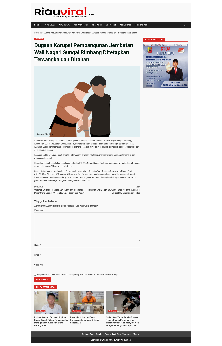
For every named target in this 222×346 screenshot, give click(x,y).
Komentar (39, 210)
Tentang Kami (88, 334)
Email (37, 255)
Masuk (136, 334)
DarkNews (113, 340)
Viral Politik (97, 25)
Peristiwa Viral (141, 25)
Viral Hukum (64, 25)
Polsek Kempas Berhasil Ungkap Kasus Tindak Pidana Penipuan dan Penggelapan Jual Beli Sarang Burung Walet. (51, 302)
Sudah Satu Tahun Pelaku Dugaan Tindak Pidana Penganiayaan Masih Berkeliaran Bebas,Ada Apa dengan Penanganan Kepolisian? (123, 302)
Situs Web (39, 265)
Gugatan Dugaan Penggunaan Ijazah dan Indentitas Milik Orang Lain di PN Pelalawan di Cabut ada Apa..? (59, 190)
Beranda (37, 25)
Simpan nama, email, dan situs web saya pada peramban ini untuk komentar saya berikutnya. (78, 274)
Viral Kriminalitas (80, 25)
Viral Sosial (111, 25)
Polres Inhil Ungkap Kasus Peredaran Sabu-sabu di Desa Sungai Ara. (87, 302)
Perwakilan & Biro (113, 334)
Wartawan (126, 334)
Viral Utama (50, 25)
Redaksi (99, 334)
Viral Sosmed (125, 25)
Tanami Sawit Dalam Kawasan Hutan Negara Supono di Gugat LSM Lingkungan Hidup (114, 190)
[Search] (184, 24)
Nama (37, 245)
